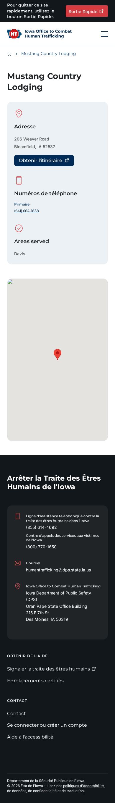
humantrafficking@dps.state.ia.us (58, 569)
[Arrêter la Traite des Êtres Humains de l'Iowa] (41, 34)
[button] (57, 354)
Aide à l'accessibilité (30, 737)
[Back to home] (11, 53)
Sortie (83, 11)
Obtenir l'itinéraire (40, 160)
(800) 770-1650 (41, 546)
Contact (16, 713)
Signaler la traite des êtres (48, 669)
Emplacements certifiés (35, 681)
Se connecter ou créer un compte (47, 725)
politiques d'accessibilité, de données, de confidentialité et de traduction (56, 788)
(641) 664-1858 (26, 211)
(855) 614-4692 (41, 527)
